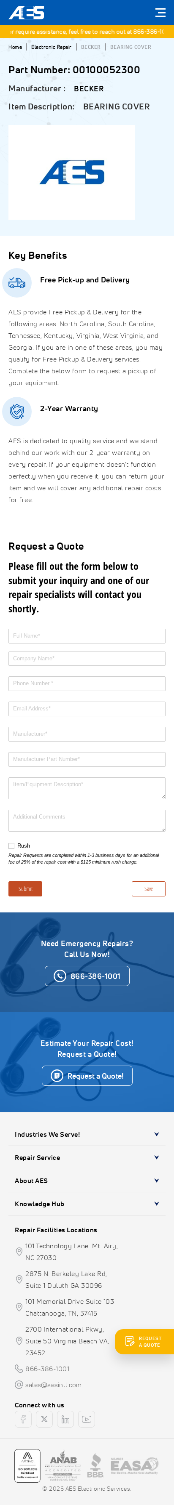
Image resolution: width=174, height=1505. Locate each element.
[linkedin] (65, 1419)
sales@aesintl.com (53, 1384)
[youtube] (86, 1419)
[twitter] (44, 1419)
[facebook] (23, 1419)
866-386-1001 (149, 31)
